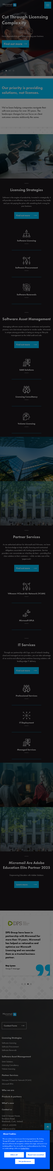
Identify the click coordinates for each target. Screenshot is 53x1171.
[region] (25, 1149)
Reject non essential (36, 1155)
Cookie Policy (25, 1148)
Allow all (14, 1155)
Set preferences (25, 1161)
